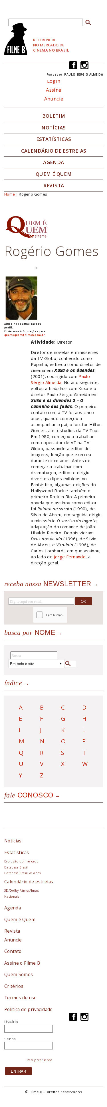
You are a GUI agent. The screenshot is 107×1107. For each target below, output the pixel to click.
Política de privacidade (28, 1009)
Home (9, 194)
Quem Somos (18, 974)
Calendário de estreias (28, 881)
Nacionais (11, 897)
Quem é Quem (19, 919)
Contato (13, 951)
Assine (53, 89)
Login (53, 81)
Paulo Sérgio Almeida (60, 379)
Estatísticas (53, 139)
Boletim (53, 116)
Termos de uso (20, 997)
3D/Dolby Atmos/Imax (21, 891)
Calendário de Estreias (53, 151)
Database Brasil (16, 867)
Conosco (29, 795)
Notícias (53, 128)
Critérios (14, 986)
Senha (10, 1038)
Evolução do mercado (21, 861)
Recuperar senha (40, 1060)
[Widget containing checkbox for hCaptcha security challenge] (65, 615)
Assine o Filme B (22, 963)
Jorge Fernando (70, 557)
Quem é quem (54, 174)
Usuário (11, 1021)
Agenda (53, 162)
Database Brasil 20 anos (22, 873)
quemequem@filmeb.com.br (24, 334)
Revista (53, 185)
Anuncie (53, 98)
